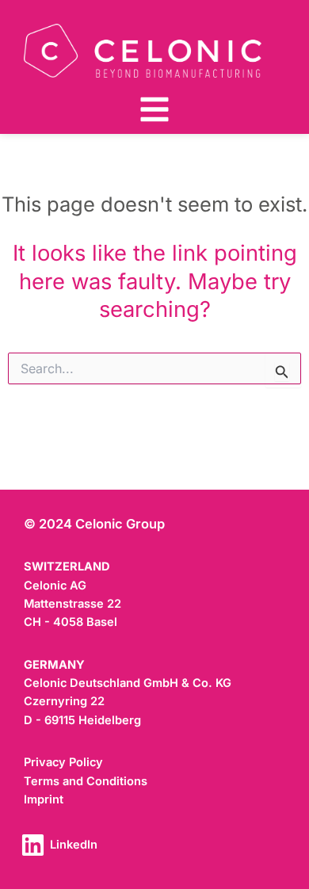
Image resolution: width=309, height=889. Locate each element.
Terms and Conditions (85, 781)
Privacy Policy (63, 762)
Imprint (43, 799)
